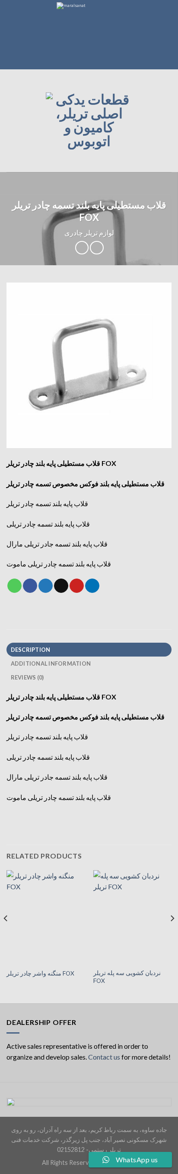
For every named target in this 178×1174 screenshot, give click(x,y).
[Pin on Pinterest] (77, 586)
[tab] (89, 650)
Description (31, 649)
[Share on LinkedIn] (92, 586)
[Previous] (6, 935)
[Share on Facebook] (30, 586)
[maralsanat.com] (89, 34)
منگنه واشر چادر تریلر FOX (40, 973)
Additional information (51, 663)
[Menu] (11, 120)
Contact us (104, 1057)
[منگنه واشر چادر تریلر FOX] (45, 917)
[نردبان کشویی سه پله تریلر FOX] (132, 917)
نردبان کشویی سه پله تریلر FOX (127, 976)
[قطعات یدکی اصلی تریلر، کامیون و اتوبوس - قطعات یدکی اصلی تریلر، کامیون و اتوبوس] (89, 121)
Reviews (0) (27, 677)
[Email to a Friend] (61, 586)
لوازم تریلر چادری (89, 232)
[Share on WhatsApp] (14, 586)
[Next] (172, 935)
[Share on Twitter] (45, 586)
